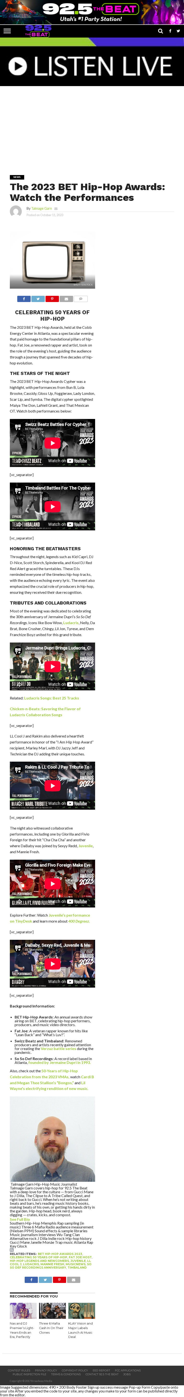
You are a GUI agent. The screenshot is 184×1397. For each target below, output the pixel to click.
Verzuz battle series (58, 1048)
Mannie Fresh (52, 1264)
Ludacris (71, 622)
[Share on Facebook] (24, 297)
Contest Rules (19, 1370)
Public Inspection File (29, 1374)
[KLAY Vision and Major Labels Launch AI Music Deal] (81, 1317)
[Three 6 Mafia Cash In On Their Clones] (52, 1317)
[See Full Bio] (32, 1219)
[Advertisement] (93, 127)
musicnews (76, 1264)
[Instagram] (12, 1250)
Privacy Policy (46, 1370)
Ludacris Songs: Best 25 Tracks (51, 698)
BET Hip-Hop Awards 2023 (60, 1254)
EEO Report (101, 1370)
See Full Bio (20, 1219)
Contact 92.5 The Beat (102, 1374)
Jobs (127, 1374)
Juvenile (85, 845)
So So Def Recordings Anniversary (51, 1265)
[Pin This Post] (52, 297)
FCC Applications (128, 1370)
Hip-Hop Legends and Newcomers (39, 1261)
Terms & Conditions (66, 1374)
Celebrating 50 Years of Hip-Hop (38, 1257)
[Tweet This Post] (38, 297)
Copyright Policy (75, 1370)
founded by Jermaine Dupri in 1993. (59, 1062)
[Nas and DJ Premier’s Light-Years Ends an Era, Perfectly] (23, 1317)
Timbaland (77, 1267)
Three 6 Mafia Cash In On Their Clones (51, 1328)
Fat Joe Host (80, 1257)
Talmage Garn (41, 208)
